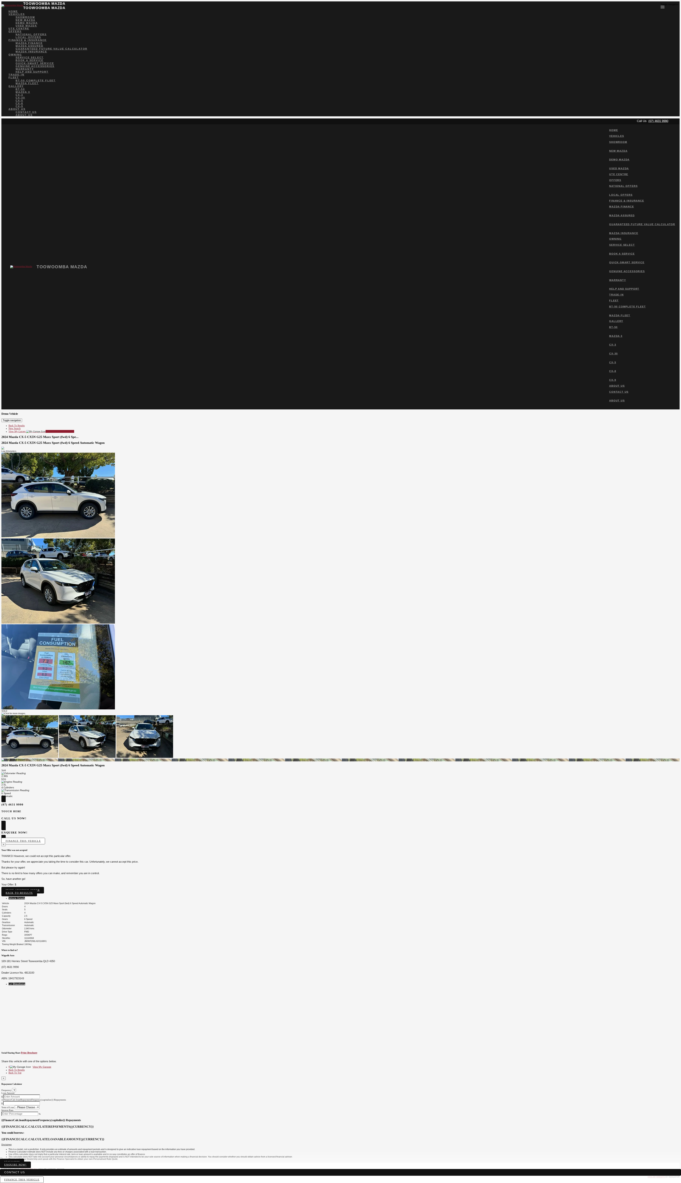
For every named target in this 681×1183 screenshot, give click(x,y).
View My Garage (41, 431)
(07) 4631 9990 (658, 121)
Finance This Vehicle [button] (23, 841)
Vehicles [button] (17, 14)
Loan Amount (8, 1093)
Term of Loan (7, 1107)
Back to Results (19, 893)
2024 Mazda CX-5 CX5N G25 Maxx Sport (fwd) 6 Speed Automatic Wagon (53, 443)
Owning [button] (15, 54)
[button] (340, 1145)
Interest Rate (7, 1110)
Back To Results (17, 425)
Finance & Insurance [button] (28, 40)
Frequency (6, 1090)
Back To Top (15, 1072)
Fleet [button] (14, 77)
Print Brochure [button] (29, 1052)
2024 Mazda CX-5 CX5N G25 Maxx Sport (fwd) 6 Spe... (40, 437)
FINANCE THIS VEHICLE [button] (21, 1179)
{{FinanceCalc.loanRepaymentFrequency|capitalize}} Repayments (33, 1099)
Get (17, 984)
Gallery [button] (16, 86)
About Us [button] (17, 109)
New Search (15, 428)
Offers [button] (15, 31)
